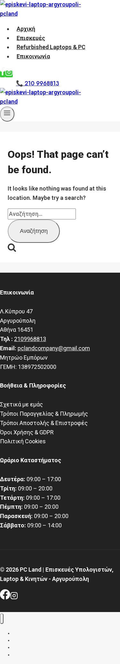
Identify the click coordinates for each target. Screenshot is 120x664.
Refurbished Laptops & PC (51, 47)
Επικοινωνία (33, 56)
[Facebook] (2, 74)
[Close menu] (2, 618)
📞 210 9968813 (37, 83)
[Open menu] (7, 114)
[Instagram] (9, 74)
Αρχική (26, 28)
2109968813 (30, 339)
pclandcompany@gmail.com (54, 348)
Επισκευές (31, 37)
